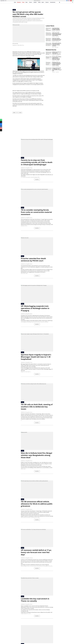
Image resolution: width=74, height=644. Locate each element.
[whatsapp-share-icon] (1, 120)
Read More (37, 179)
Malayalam (19, 2)
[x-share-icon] (1, 122)
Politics (39, 2)
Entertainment (52, 2)
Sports (43, 2)
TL (17, 112)
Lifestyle (35, 2)
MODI (14, 112)
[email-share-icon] (1, 128)
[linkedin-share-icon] (1, 126)
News (26, 2)
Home (15, 2)
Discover (47, 2)
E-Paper (23, 2)
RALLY (20, 112)
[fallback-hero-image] (49, 29)
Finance (30, 2)
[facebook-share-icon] (1, 124)
